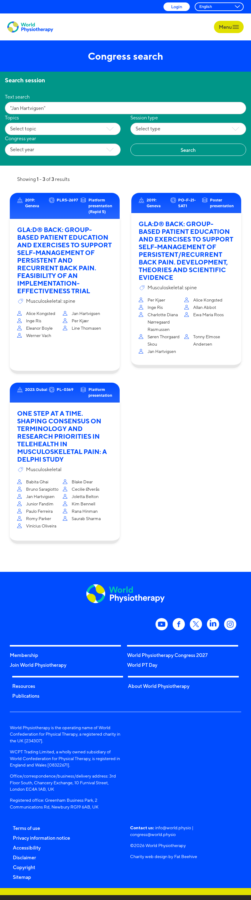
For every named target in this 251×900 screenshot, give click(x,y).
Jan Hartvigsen (86, 313)
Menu (226, 27)
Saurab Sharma (86, 518)
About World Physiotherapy (158, 686)
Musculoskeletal (44, 469)
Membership (24, 655)
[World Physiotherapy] (30, 27)
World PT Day (142, 665)
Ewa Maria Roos (208, 314)
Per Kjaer (156, 299)
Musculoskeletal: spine (50, 301)
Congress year (20, 138)
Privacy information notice (41, 838)
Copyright (24, 867)
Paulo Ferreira (39, 511)
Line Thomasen (86, 328)
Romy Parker (38, 518)
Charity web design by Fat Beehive (163, 856)
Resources (23, 686)
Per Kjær (80, 320)
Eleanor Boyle (39, 328)
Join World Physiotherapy (38, 665)
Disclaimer (24, 857)
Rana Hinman (85, 511)
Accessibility (27, 848)
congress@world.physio (153, 834)
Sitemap (22, 877)
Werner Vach (38, 335)
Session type (144, 118)
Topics (12, 118)
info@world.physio (173, 827)
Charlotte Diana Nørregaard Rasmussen (163, 322)
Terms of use (26, 828)
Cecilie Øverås (85, 489)
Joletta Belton (85, 496)
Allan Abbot (204, 307)
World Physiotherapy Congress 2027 (167, 655)
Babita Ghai (37, 481)
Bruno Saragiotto (42, 489)
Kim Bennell (83, 503)
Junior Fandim (40, 503)
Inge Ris (33, 320)
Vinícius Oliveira (41, 525)
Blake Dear (82, 481)
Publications (25, 696)
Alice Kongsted (40, 313)
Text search (17, 97)
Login (176, 6)
